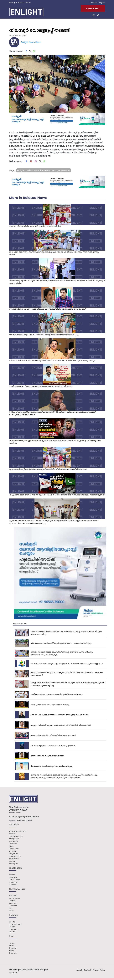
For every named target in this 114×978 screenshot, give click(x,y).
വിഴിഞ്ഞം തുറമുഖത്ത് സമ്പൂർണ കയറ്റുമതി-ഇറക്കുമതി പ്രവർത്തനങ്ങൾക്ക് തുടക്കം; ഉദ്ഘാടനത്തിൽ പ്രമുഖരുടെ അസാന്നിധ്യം (57, 281)
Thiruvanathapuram (18, 831)
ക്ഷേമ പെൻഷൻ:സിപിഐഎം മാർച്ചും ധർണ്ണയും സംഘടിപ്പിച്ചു (35, 226)
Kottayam (13, 841)
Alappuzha (14, 838)
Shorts (12, 932)
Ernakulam (14, 848)
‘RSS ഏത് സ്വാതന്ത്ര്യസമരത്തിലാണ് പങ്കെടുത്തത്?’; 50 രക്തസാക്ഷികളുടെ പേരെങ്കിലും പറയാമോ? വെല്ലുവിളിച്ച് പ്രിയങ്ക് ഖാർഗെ (52, 413)
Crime (12, 911)
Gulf (11, 908)
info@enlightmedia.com (27, 816)
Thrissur (12, 851)
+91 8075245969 (25, 820)
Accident (13, 903)
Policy (11, 950)
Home (12, 943)
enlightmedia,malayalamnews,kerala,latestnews (43, 170)
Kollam (12, 834)
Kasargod (13, 863)
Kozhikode (14, 858)
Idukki (11, 846)
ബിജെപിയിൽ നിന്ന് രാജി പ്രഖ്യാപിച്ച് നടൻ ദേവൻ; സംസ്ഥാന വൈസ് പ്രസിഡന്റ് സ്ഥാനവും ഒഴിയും (52, 360)
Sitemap (13, 953)
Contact (12, 948)
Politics (12, 901)
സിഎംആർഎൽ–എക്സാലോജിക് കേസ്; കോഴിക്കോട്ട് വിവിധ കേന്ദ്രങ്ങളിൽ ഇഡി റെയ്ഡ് (47, 309)
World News (14, 898)
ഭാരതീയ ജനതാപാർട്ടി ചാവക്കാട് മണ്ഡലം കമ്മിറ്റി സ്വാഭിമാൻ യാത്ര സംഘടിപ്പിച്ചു (43, 334)
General (12, 884)
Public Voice (14, 879)
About (11, 945)
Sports (12, 922)
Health (12, 927)
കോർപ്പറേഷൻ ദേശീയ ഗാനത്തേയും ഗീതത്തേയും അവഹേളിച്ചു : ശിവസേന (40, 386)
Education (13, 929)
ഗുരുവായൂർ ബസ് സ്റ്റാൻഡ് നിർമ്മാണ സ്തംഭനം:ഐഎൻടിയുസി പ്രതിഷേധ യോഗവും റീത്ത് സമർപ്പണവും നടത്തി (54, 253)
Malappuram (15, 856)
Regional (13, 877)
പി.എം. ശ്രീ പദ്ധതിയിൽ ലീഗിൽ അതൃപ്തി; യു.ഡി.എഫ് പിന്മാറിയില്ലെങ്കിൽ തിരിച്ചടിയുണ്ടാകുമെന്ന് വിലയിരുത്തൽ (57, 495)
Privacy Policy (99, 970)
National (13, 896)
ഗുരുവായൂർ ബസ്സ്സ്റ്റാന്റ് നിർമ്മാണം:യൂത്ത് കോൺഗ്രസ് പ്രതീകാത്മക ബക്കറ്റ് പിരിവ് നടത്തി (48, 469)
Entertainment (15, 924)
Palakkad (13, 843)
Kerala (12, 875)
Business (13, 906)
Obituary (13, 882)
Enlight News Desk (31, 42)
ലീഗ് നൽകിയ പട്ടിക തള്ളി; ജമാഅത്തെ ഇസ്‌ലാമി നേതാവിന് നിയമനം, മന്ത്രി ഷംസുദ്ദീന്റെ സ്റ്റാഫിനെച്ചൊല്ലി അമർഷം (55, 442)
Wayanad (13, 853)
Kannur (12, 861)
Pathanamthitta (16, 836)
